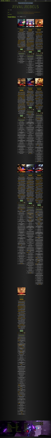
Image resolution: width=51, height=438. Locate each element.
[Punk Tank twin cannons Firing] (39, 168)
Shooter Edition (21, 28)
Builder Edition (30, 28)
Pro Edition (21, 174)
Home (8, 9)
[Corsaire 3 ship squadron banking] (30, 168)
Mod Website (25, 430)
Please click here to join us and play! (25, 3)
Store (8, 12)
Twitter (36, 428)
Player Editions (10, 14)
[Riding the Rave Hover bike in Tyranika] (39, 23)
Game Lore (25, 426)
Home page (25, 425)
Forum (17, 425)
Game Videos (26, 427)
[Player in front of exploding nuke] (39, 82)
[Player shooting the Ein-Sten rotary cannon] (21, 23)
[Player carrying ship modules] (21, 82)
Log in (46, 0)
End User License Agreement (11, 427)
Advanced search (35, 425)
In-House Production (18, 431)
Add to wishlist (25, 51)
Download (17, 426)
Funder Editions (12, 17)
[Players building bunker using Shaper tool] (30, 23)
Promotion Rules (10, 430)
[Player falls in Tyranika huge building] (21, 291)
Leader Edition (39, 174)
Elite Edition (30, 174)
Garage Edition (39, 28)
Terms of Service (10, 426)
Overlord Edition (21, 297)
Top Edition (39, 87)
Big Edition (30, 87)
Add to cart (19, 51)
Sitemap (25, 431)
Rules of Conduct (10, 431)
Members (17, 427)
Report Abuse (9, 425)
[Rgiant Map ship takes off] (30, 82)
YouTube (38, 428)
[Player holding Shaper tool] (21, 168)
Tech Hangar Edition (21, 88)
